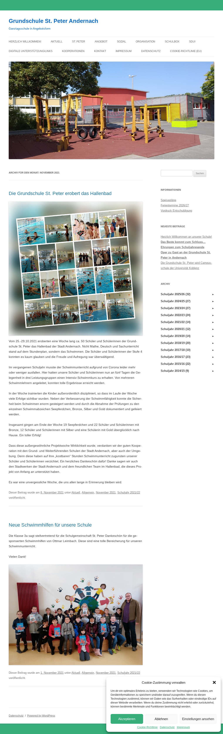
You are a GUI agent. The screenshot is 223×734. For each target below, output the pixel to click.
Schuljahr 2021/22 (128, 492)
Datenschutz (167, 727)
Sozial (121, 41)
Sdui (192, 41)
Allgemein (88, 492)
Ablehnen (161, 719)
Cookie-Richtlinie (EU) (186, 51)
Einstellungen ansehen (198, 719)
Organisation (145, 41)
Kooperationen (73, 51)
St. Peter (78, 41)
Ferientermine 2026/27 (175, 205)
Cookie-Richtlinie (147, 727)
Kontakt (100, 51)
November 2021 (106, 492)
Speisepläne (168, 200)
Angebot (101, 41)
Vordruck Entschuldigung (176, 210)
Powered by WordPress (41, 715)
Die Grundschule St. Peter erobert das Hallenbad (60, 193)
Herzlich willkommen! (25, 41)
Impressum (183, 727)
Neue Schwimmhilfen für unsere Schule (50, 525)
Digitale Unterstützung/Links (30, 51)
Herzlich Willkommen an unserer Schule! (186, 236)
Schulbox (172, 41)
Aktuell (57, 41)
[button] (214, 682)
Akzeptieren (126, 719)
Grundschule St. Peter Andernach (53, 21)
